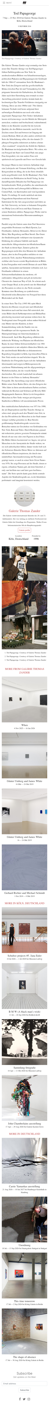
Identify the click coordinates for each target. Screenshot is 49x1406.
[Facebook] (20, 1399)
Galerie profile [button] (24, 530)
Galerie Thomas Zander (24, 510)
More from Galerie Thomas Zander (24, 670)
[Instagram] (29, 1399)
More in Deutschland (24, 1133)
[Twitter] (24, 1399)
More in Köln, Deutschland (24, 903)
